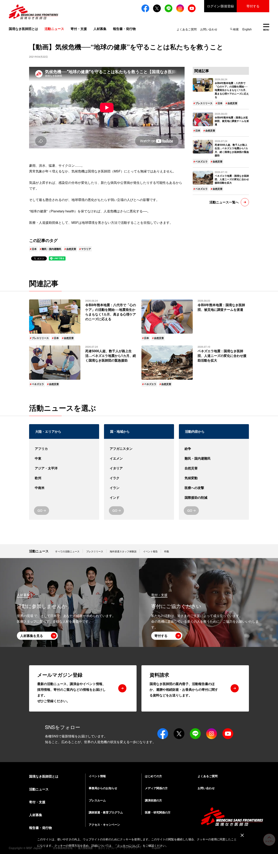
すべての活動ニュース (67, 551)
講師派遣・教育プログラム (106, 812)
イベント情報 (97, 776)
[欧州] (64, 478)
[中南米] (64, 488)
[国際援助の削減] (214, 497)
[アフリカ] (64, 448)
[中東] (64, 458)
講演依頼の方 (153, 800)
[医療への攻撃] (214, 488)
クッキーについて (128, 845)
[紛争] (214, 448)
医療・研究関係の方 (158, 812)
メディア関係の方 (156, 788)
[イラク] (139, 478)
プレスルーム (97, 800)
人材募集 (99, 28)
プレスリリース (203, 103)
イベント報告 (150, 551)
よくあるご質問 (187, 29)
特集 (166, 551)
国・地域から (120, 431)
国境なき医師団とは (23, 28)
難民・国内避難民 (51, 249)
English (247, 29)
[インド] (139, 497)
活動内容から (195, 431)
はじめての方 (153, 776)
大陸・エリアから (48, 431)
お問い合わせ (208, 29)
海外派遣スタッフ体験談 (123, 551)
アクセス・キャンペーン (104, 824)
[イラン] (139, 488)
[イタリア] (139, 468)
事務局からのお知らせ (103, 788)
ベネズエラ (201, 161)
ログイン (220, 6)
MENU (266, 27)
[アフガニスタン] (139, 448)
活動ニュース (39, 551)
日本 (34, 249)
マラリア (86, 249)
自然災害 (71, 249)
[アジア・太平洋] (64, 468)
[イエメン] (139, 458)
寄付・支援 (79, 28)
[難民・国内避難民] (214, 458)
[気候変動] (214, 478)
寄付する (252, 6)
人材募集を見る (31, 635)
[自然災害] (214, 468)
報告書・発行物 (124, 28)
